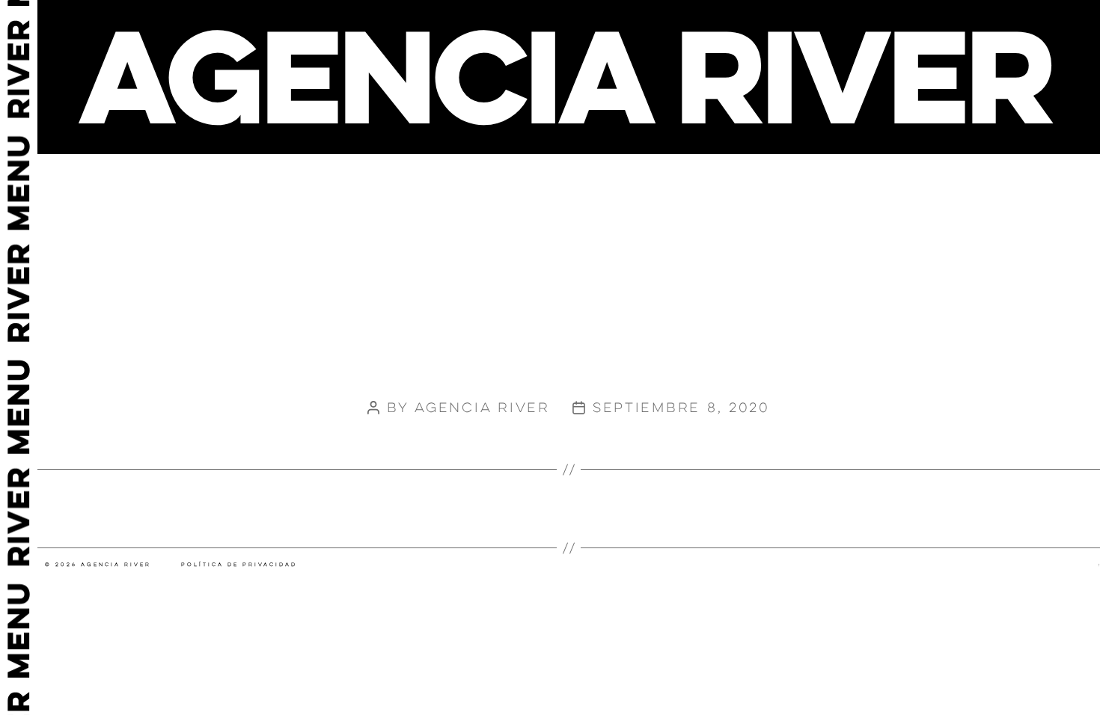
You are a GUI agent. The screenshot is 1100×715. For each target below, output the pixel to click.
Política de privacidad (239, 565)
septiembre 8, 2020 (681, 407)
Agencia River (482, 407)
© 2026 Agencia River (98, 565)
